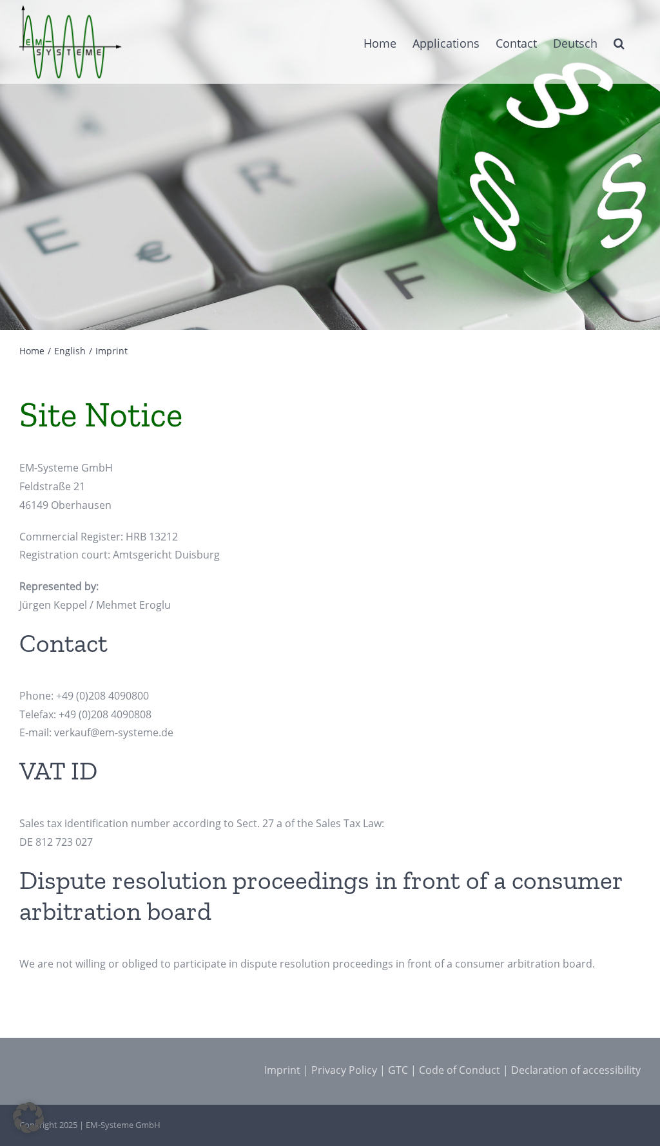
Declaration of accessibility (576, 1070)
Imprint (282, 1070)
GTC (398, 1070)
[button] (619, 42)
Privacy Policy (344, 1070)
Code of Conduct (459, 1070)
